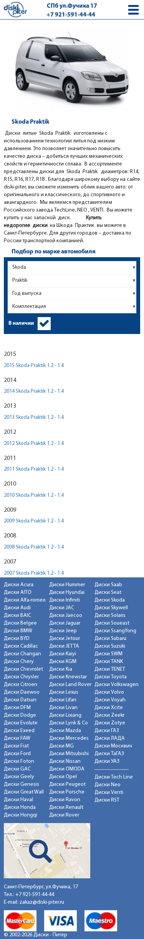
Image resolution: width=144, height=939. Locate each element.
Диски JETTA (64, 646)
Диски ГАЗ (106, 731)
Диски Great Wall (24, 792)
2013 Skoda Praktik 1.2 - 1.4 (34, 417)
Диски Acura (18, 585)
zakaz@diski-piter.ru (42, 902)
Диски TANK (108, 662)
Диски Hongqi (20, 815)
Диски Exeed (19, 731)
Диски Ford (17, 754)
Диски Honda (20, 807)
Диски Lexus (63, 692)
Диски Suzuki (109, 646)
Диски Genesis (21, 784)
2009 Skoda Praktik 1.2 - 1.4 (34, 521)
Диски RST (106, 800)
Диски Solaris (110, 615)
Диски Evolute (21, 723)
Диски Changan (22, 654)
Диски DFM (17, 708)
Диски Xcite (108, 708)
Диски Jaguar (64, 623)
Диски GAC (17, 769)
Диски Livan (63, 708)
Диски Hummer (67, 585)
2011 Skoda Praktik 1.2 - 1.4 (34, 469)
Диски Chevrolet (23, 669)
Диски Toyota (110, 677)
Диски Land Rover (70, 685)
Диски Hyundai (66, 592)
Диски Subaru (110, 638)
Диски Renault (66, 807)
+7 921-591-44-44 (70, 15)
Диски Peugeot (67, 784)
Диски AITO (17, 592)
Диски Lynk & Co (68, 723)
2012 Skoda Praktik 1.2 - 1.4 (34, 443)
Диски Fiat (16, 746)
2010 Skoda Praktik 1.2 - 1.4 (34, 495)
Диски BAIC (17, 615)
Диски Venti (108, 792)
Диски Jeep (63, 631)
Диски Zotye (109, 723)
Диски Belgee (20, 623)
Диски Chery (19, 662)
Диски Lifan (62, 700)
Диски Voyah (110, 700)
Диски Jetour (64, 638)
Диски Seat (107, 592)
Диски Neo (107, 785)
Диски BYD (17, 638)
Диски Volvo (109, 692)
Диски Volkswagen (116, 685)
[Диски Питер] (15, 9)
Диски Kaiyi (62, 654)
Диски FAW (17, 738)
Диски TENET (109, 669)
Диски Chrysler (21, 677)
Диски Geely (19, 777)
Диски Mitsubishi (69, 754)
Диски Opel (63, 777)
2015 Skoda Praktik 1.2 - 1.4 (34, 366)
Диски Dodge (20, 715)
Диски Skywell (111, 608)
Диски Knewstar (68, 677)
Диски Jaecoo (65, 615)
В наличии (21, 323)
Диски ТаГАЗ (109, 754)
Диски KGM (62, 662)
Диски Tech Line (113, 777)
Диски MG (61, 746)
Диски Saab (108, 585)
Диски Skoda (109, 600)
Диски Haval (18, 800)
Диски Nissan (65, 761)
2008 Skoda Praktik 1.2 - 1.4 (34, 547)
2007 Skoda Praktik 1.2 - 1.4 (34, 573)
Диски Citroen (20, 685)
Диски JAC (61, 608)
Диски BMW (18, 631)
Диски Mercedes (69, 738)
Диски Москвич (113, 746)
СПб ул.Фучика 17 (72, 6)
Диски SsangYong (115, 631)
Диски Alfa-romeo (25, 600)
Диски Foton (19, 761)
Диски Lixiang (65, 715)
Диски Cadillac (21, 646)
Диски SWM (108, 654)
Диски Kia (60, 669)
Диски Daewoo (22, 692)
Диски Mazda (65, 731)
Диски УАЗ (106, 761)
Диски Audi (17, 608)
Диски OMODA (66, 769)
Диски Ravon (64, 800)
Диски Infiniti (64, 600)
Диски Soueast (111, 623)
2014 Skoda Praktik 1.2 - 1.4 (34, 391)
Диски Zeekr (109, 715)
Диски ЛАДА (109, 738)
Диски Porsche (66, 792)
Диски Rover (64, 815)
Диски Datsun (20, 700)
